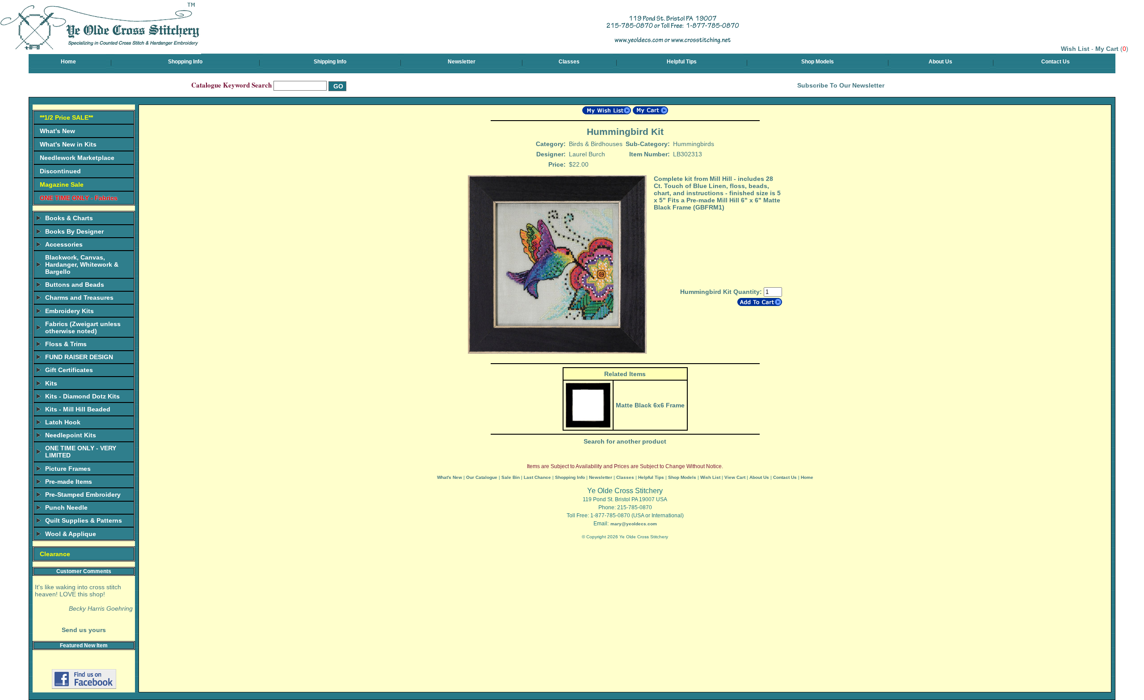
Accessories (64, 244)
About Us (940, 62)
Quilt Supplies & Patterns (83, 520)
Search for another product (625, 441)
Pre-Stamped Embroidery (83, 494)
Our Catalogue (481, 477)
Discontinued (60, 171)
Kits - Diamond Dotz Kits (82, 396)
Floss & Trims (66, 344)
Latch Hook (62, 422)
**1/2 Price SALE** (66, 117)
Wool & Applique (70, 533)
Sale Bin (510, 477)
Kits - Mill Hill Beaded (77, 409)
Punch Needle (66, 507)
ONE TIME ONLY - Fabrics (79, 197)
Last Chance (537, 477)
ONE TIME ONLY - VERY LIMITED (80, 451)
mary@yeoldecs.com (633, 523)
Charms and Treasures (79, 297)
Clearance (55, 553)
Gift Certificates (69, 369)
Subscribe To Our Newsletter (840, 85)
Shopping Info (185, 62)
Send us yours (84, 629)
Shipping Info (330, 62)
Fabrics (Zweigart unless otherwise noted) (83, 327)
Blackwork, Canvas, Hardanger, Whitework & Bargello (81, 264)
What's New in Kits (68, 144)
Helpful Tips (682, 62)
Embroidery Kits (69, 310)
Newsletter (461, 62)
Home (68, 62)
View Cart (734, 477)
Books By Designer (74, 231)
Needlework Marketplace (77, 157)
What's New (57, 130)
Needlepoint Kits (70, 435)
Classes (569, 62)
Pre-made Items (68, 481)
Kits (51, 383)
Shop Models (817, 62)
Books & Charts (69, 218)
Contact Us (1055, 62)
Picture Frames (68, 468)
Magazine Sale (62, 184)
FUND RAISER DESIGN (79, 356)
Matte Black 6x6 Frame (650, 405)
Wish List (1075, 48)
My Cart (1107, 48)
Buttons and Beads (74, 284)
